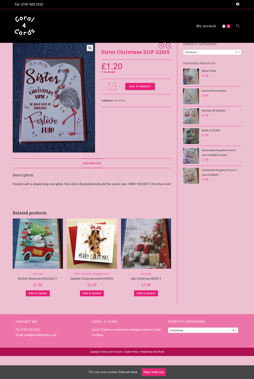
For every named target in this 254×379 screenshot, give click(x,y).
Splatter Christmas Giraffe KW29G (92, 278)
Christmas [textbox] (211, 52)
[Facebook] (237, 4)
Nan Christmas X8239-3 (146, 278)
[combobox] (212, 52)
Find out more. (128, 372)
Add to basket (140, 86)
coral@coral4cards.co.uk (40, 335)
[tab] (92, 163)
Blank (77, 273)
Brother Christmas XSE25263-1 (37, 278)
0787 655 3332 (32, 4)
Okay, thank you (154, 372)
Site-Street (158, 351)
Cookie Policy (131, 351)
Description (92, 163)
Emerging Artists (100, 273)
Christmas (119, 100)
